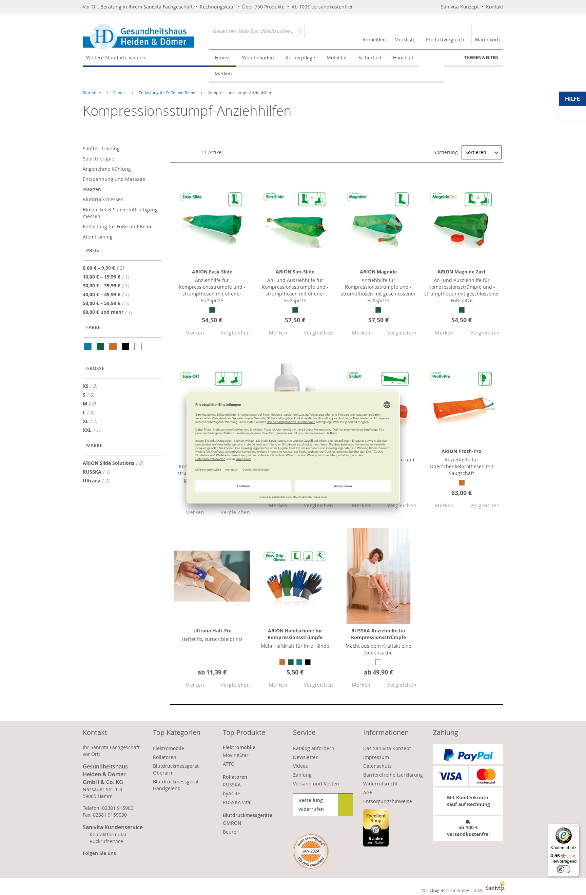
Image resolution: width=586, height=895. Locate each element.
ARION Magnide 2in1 (461, 271)
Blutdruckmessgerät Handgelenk (176, 785)
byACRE (231, 793)
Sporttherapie (98, 158)
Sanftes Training (101, 148)
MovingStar (236, 755)
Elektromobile (168, 748)
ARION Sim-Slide (295, 271)
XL (92, 421)
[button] (189, 333)
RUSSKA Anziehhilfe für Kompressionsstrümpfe (378, 634)
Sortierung (446, 152)
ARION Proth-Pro (462, 451)
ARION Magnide (378, 271)
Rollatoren (164, 757)
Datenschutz (377, 766)
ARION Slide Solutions (115, 462)
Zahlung (302, 775)
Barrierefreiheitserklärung (393, 775)
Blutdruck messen (103, 199)
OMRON (232, 823)
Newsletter (305, 757)
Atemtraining (98, 236)
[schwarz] (126, 346)
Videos (300, 766)
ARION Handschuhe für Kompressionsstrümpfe (295, 634)
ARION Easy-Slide (212, 271)
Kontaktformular (108, 834)
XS (92, 385)
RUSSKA (98, 471)
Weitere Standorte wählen (115, 57)
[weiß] (138, 346)
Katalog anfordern (313, 748)
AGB (368, 792)
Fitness (120, 92)
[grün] (100, 346)
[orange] (113, 346)
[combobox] (257, 31)
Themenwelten (481, 57)
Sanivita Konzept (460, 6)
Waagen (92, 189)
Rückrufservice (106, 841)
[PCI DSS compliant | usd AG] (311, 851)
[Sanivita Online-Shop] (146, 36)
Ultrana (98, 480)
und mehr (109, 311)
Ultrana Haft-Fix (212, 630)
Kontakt (494, 6)
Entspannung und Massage (114, 179)
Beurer (230, 832)
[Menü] (575, 828)
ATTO (229, 764)
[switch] (563, 869)
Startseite (92, 92)
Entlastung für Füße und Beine (167, 92)
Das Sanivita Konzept (387, 748)
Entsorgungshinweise (387, 801)
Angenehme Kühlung (107, 169)
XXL (93, 429)
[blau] (88, 346)
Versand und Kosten (316, 783)
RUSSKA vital (237, 802)
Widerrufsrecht (380, 783)
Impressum (376, 757)
